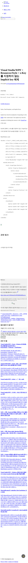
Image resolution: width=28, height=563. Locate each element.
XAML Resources (5, 103)
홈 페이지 (6, 6)
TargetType (23, 120)
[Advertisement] (7, 43)
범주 (5, 13)
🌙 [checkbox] (23, 556)
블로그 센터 (7, 9)
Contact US (11, 561)
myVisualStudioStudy (11, 83)
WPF (18, 83)
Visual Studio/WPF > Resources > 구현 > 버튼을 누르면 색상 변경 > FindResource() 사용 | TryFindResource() (14, 315)
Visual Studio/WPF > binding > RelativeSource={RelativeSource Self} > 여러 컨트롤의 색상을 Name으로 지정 (13, 320)
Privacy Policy (4, 561)
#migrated (22, 83)
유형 (2, 117)
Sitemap (16, 561)
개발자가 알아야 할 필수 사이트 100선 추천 (14, 331)
